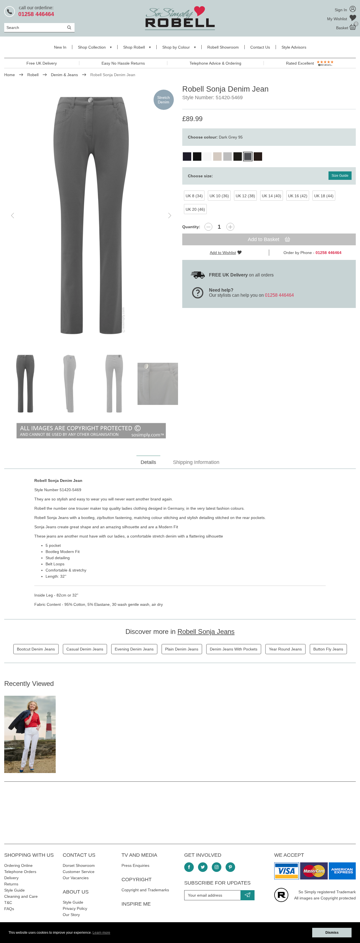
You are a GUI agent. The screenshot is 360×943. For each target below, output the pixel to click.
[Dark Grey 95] (248, 156)
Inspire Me (136, 904)
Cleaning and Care (21, 896)
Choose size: (200, 176)
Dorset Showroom (79, 865)
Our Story (71, 914)
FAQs (9, 908)
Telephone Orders (20, 871)
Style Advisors (294, 47)
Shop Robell (134, 47)
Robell (33, 74)
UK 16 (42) (297, 196)
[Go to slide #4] (159, 383)
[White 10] (207, 156)
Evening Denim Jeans (134, 649)
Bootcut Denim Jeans (36, 649)
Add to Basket (264, 239)
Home (9, 74)
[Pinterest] (230, 867)
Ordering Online (18, 865)
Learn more (101, 933)
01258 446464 (279, 295)
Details (148, 462)
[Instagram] (216, 867)
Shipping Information (196, 462)
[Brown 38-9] (258, 156)
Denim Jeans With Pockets (233, 649)
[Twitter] (203, 867)
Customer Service (78, 871)
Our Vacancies (76, 878)
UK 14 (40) (271, 196)
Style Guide (14, 890)
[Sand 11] (217, 156)
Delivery (11, 878)
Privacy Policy (75, 908)
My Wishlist (337, 19)
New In (60, 47)
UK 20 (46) (195, 209)
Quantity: (191, 227)
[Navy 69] (187, 156)
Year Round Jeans (285, 649)
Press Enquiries (135, 865)
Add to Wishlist (223, 252)
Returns (11, 884)
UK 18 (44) (324, 196)
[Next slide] (169, 215)
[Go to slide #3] (114, 383)
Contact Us (260, 47)
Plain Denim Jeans (181, 649)
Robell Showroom (223, 47)
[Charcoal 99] (237, 156)
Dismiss (332, 933)
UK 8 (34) (194, 196)
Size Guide (340, 176)
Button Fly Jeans (328, 649)
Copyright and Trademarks (145, 890)
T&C (8, 902)
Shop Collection (92, 47)
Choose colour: (215, 137)
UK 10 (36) (219, 196)
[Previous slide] (13, 215)
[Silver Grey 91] (227, 156)
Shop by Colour (176, 47)
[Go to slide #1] (25, 383)
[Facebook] (189, 867)
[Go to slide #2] (70, 383)
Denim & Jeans (64, 74)
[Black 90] (197, 156)
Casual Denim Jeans (84, 649)
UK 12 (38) (245, 196)
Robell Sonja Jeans (206, 631)
